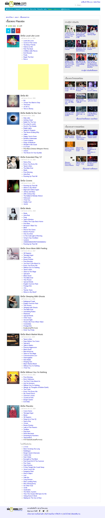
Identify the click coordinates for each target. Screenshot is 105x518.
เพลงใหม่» (94, 119)
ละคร (27, 9)
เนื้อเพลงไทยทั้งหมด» (83, 119)
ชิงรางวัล (33, 9)
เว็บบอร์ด (40, 9)
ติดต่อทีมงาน (76, 514)
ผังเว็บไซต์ (66, 514)
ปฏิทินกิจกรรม (65, 9)
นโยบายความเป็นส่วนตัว (35, 514)
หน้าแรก (10, 9)
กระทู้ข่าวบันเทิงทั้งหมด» (89, 70)
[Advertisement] (33, 77)
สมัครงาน (57, 9)
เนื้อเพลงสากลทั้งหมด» (90, 169)
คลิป (45, 9)
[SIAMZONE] (15, 4)
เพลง (23, 9)
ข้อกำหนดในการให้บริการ (53, 514)
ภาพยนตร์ (17, 9)
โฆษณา (50, 9)
